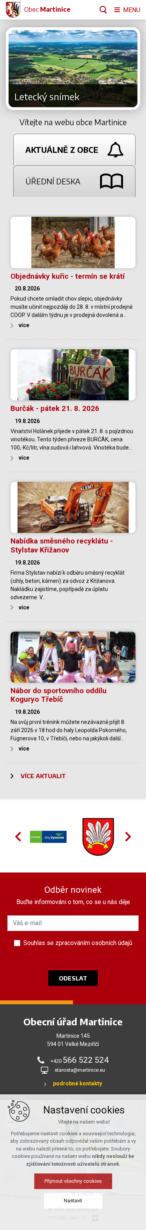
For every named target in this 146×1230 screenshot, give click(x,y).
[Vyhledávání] (103, 10)
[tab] (74, 149)
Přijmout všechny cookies (73, 1181)
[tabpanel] (73, 498)
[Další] (15, 68)
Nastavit (73, 1200)
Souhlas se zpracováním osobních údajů (77, 943)
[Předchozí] (130, 68)
